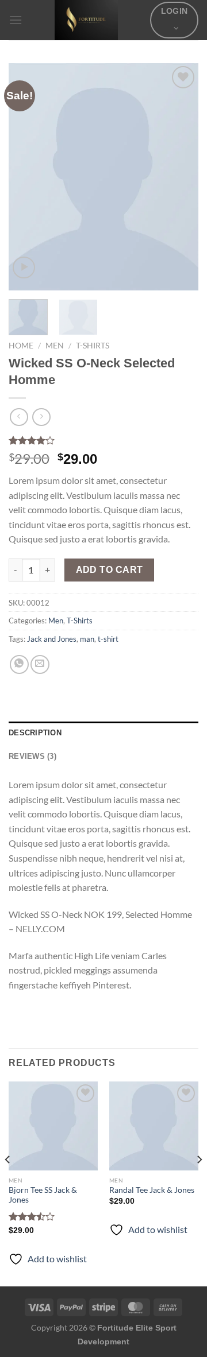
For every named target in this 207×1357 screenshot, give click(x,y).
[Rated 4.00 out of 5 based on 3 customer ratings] (103, 440)
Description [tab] (35, 732)
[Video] (24, 268)
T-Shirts (92, 345)
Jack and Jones (51, 638)
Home (21, 345)
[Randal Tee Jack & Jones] (153, 1125)
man (87, 638)
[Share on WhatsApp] (19, 664)
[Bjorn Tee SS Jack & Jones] (53, 1125)
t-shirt (108, 638)
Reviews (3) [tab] (32, 756)
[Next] (180, 176)
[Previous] (27, 176)
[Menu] (15, 20)
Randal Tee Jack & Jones (151, 1190)
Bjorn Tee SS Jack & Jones (43, 1195)
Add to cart (109, 570)
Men (54, 345)
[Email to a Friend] (39, 664)
